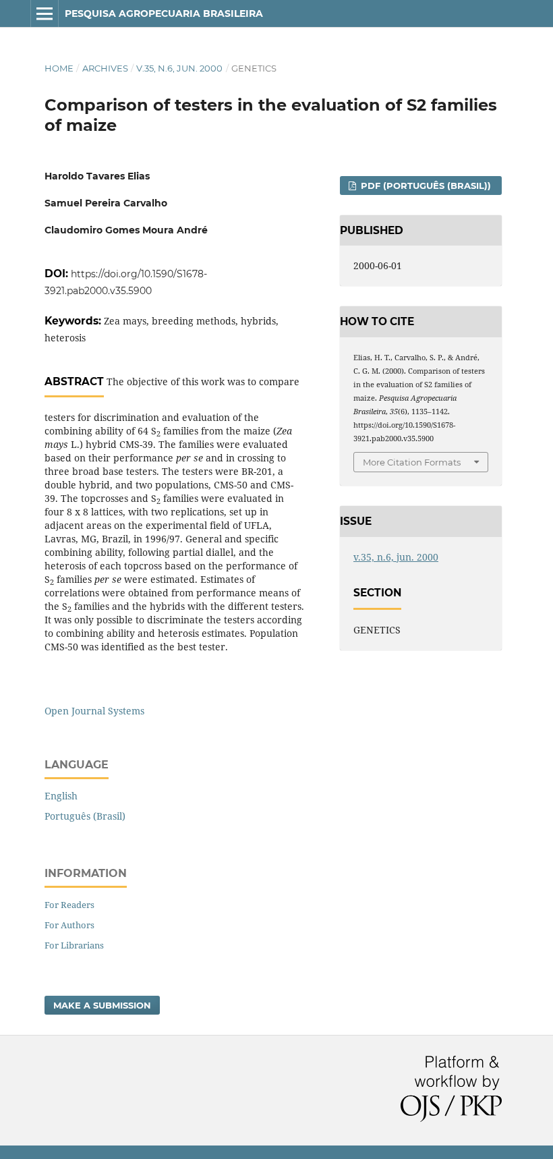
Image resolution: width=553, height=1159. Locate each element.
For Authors (69, 925)
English (61, 795)
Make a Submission (102, 1005)
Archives (105, 68)
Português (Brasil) (85, 816)
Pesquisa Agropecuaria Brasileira (164, 13)
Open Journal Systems (94, 710)
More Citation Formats (412, 462)
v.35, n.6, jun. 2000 (179, 68)
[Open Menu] (44, 13)
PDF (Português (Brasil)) (424, 185)
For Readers (69, 905)
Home (59, 68)
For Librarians (74, 945)
